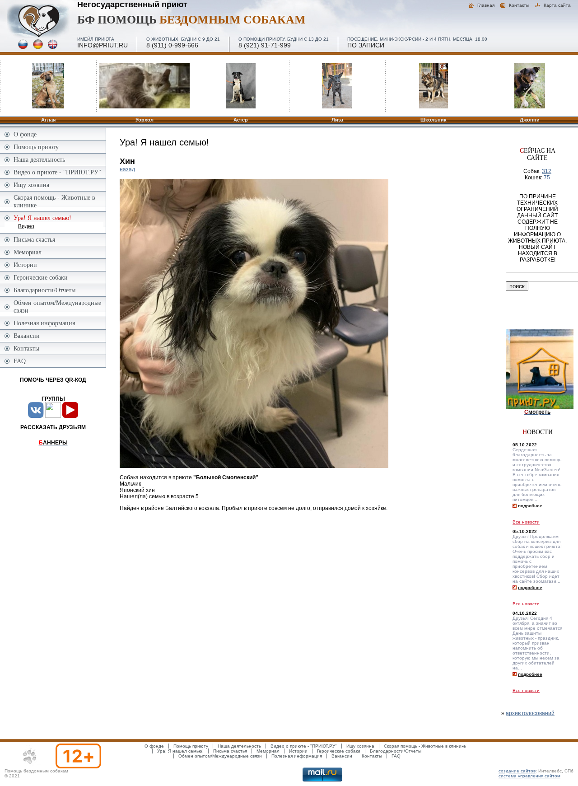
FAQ (20, 361)
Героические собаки (41, 277)
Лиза (337, 119)
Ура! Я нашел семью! (180, 751)
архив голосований (530, 713)
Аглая (48, 119)
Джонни (530, 119)
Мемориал (28, 252)
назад (127, 169)
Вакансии (27, 335)
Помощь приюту (36, 146)
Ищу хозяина (31, 184)
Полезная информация (44, 323)
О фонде (25, 134)
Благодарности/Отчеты (44, 290)
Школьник (433, 119)
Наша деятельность (39, 159)
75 (547, 177)
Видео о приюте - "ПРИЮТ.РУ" (57, 172)
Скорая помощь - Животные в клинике (54, 201)
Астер (240, 119)
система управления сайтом (529, 775)
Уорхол (144, 119)
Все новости (526, 521)
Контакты (519, 5)
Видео (26, 226)
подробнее (530, 505)
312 (546, 171)
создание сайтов (517, 770)
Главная (485, 5)
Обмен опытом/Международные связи (57, 306)
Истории (25, 264)
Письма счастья (34, 239)
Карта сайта (557, 5)
